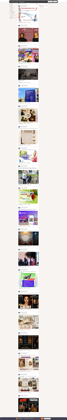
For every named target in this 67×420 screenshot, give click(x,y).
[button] (21, 22)
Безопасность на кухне (21, 80)
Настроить (55, 1)
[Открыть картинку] (25, 35)
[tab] (30, 3)
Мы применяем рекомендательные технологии (13, 18)
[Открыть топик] (28, 27)
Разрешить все (50, 1)
